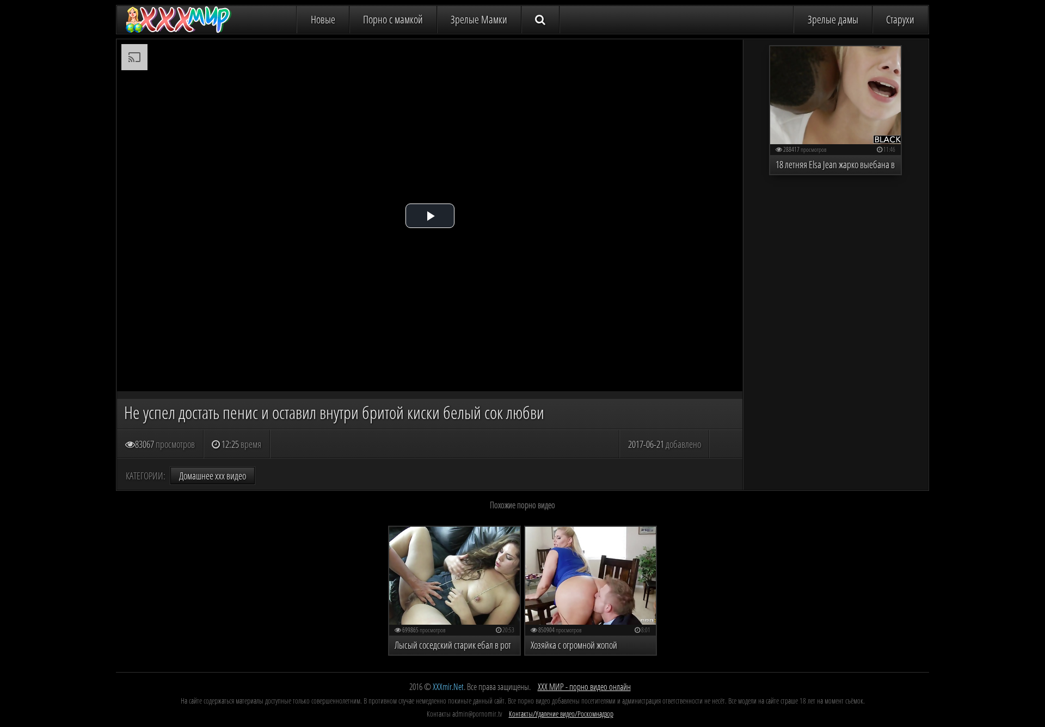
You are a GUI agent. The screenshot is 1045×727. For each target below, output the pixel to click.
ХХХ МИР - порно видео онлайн (584, 687)
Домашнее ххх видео (212, 475)
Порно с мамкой (393, 19)
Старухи (900, 19)
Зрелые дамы (833, 19)
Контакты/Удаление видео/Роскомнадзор (561, 713)
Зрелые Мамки (479, 19)
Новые (323, 19)
